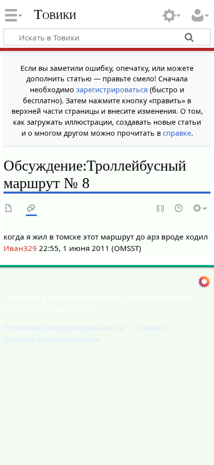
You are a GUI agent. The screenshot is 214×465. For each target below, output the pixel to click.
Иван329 (20, 248)
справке (177, 133)
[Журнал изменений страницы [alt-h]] (179, 209)
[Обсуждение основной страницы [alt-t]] (31, 209)
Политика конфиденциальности (63, 327)
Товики (55, 14)
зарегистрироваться (112, 89)
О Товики (149, 327)
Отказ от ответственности (51, 339)
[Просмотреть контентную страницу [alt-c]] (8, 209)
